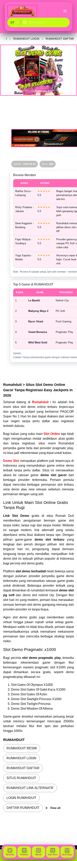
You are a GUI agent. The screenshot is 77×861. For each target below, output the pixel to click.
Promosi (24, 854)
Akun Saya (67, 854)
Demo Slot (11, 460)
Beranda (10, 854)
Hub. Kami (53, 854)
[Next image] (68, 70)
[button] (38, 70)
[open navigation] (65, 11)
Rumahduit (41, 402)
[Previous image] (8, 70)
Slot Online (51, 433)
